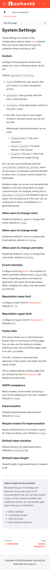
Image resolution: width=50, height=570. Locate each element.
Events (26, 271)
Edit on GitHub (16, 511)
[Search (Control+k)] (44, 4)
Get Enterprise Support (20, 522)
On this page (10, 23)
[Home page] (4, 12)
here (33, 41)
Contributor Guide (18, 515)
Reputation (35, 302)
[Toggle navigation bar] (4, 4)
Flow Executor (30, 374)
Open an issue (16, 518)
